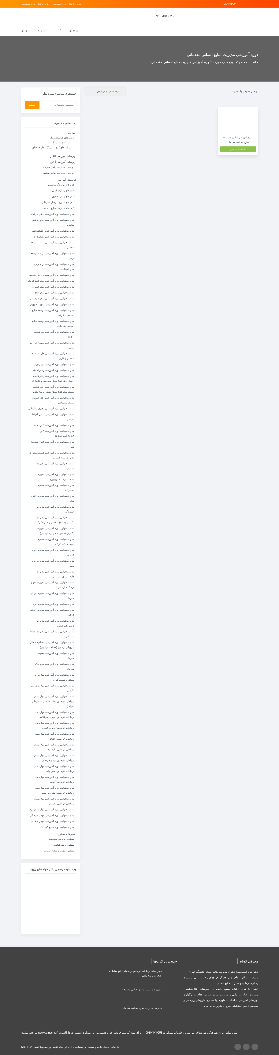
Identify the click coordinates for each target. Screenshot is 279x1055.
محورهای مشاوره (66, 833)
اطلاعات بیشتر (237, 149)
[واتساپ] (252, 4)
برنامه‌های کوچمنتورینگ (62, 137)
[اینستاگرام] (257, 4)
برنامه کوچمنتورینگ (62, 142)
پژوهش (73, 30)
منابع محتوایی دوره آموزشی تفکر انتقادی (53, 286)
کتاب (58, 30)
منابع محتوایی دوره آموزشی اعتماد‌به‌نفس (52, 230)
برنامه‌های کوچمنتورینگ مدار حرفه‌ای (51, 147)
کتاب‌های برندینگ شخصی (61, 184)
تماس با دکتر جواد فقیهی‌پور (66, 3)
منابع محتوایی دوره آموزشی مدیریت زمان (52, 604)
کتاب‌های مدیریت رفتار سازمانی (57, 202)
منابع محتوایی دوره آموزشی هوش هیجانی (52, 821)
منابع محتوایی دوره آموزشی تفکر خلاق (54, 292)
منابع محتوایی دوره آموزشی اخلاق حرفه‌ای (52, 214)
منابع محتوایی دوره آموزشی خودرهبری (54, 364)
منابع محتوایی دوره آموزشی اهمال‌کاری (53, 236)
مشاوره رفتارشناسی (63, 844)
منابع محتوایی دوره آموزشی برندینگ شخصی (51, 275)
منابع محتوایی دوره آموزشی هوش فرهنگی (52, 815)
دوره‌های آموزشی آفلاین (63, 156)
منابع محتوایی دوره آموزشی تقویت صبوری (52, 304)
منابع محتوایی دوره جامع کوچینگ (57, 827)
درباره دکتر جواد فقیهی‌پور (34, 3)
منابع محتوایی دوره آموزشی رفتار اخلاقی (53, 370)
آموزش (72, 132)
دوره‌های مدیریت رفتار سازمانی (58, 167)
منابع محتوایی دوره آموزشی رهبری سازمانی (51, 408)
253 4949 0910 (164, 16)
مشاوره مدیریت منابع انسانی (59, 850)
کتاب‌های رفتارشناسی (63, 190)
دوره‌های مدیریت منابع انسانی (58, 172)
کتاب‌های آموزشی (66, 179)
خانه (255, 62)
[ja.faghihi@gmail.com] (247, 4)
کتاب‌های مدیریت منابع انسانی (58, 208)
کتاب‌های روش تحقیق (63, 196)
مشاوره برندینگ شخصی (61, 838)
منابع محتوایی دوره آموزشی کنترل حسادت (52, 425)
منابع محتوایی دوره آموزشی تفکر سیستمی (51, 298)
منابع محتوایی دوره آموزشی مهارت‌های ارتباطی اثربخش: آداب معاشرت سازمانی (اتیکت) (52, 701)
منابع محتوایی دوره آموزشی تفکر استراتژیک (51, 280)
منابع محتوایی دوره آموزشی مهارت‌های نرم (51, 809)
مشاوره (42, 30)
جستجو (32, 104)
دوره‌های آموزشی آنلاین (63, 162)
